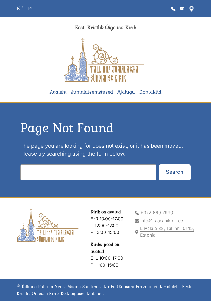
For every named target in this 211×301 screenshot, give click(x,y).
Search (175, 172)
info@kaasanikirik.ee (161, 220)
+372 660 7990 (156, 212)
